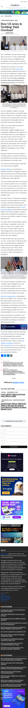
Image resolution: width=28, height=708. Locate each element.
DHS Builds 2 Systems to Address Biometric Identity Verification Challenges (13, 698)
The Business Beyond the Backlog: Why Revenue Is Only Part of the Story (12, 648)
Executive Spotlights (19, 400)
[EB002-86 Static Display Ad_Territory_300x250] (12, 486)
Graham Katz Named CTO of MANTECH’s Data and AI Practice (13, 610)
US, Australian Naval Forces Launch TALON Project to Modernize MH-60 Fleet (13, 685)
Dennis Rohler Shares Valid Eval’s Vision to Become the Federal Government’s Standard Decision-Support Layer (14, 406)
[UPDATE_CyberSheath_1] (12, 533)
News (2, 401)
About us (3, 594)
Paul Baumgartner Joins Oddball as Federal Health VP (13, 619)
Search (24, 421)
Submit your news (5, 599)
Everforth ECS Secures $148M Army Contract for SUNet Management (14, 623)
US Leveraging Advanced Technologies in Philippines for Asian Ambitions (12, 689)
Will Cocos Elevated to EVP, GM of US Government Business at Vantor (12, 644)
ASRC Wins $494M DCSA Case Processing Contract (13, 615)
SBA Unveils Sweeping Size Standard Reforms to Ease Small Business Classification (14, 659)
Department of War (12, 392)
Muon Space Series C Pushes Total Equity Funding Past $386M (13, 635)
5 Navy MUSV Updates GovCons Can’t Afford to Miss (13, 395)
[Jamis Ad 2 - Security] (12, 509)
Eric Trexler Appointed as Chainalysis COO (13, 631)
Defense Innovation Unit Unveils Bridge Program (12, 663)
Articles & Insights (5, 596)
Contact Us (3, 600)
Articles (3, 392)
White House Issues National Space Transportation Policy (11, 672)
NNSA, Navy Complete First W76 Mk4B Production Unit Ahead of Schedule (12, 681)
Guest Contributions (6, 597)
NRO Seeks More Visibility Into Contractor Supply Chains (13, 676)
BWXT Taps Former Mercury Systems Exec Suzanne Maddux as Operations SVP (13, 628)
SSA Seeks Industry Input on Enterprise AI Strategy (13, 694)
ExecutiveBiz (4, 554)
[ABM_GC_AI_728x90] (14, 12)
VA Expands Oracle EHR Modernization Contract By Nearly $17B (12, 639)
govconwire (7, 606)
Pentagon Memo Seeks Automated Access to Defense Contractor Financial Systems (14, 668)
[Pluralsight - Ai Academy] (12, 462)
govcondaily (7, 655)
